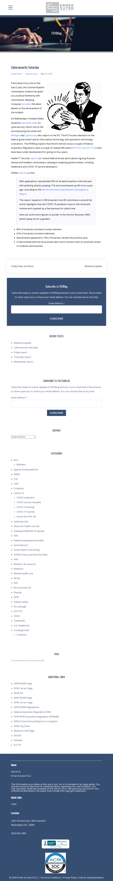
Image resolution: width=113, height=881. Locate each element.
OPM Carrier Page (23, 688)
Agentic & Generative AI (26, 469)
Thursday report (22, 357)
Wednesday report (23, 361)
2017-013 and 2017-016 (84, 147)
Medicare (18, 568)
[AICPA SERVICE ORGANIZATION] (55, 862)
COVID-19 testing (25, 507)
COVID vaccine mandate (29, 502)
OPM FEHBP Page (23, 683)
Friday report (20, 352)
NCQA (17, 578)
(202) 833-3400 (18, 833)
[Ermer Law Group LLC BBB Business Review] (55, 843)
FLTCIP (17, 744)
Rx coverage (20, 606)
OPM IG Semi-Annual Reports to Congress (35, 721)
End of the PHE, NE (26, 516)
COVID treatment (25, 497)
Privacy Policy (70, 877)
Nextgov (15, 135)
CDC (16, 479)
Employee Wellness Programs (29, 531)
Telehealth (19, 620)
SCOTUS (18, 611)
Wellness (21, 464)
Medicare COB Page (24, 730)
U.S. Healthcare (21, 625)
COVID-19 (19, 493)
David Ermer (16, 73)
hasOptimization (95, 877)
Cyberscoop (31, 135)
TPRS (14, 804)
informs (22, 172)
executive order (29, 122)
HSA (16, 559)
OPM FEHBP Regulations (26, 707)
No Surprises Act (22, 587)
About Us (16, 771)
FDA (16, 535)
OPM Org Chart (22, 726)
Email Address (57, 303)
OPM (16, 597)
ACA (16, 460)
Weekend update (93, 266)
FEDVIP (17, 735)
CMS (16, 483)
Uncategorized (21, 630)
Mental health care (23, 573)
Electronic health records (26, 526)
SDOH (17, 616)
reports (34, 158)
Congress (19, 488)
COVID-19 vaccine (26, 511)
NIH (16, 582)
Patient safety (21, 601)
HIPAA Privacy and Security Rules (31, 554)
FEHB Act (18, 693)
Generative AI (21, 545)
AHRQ (17, 474)
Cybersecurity (31, 73)
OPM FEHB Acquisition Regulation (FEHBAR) (36, 716)
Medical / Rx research (25, 564)
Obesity (18, 592)
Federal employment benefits (29, 540)
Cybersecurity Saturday (26, 347)
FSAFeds (18, 740)
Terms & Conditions (50, 877)
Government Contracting (27, 549)
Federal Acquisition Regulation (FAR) (32, 711)
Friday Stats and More (22, 266)
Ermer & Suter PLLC (21, 775)
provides (26, 104)
